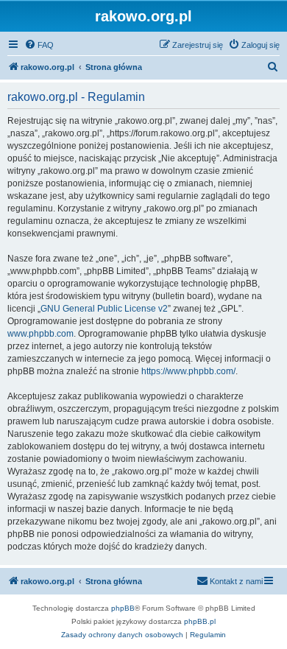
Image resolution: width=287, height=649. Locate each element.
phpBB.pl (200, 621)
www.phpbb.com (40, 334)
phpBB (123, 608)
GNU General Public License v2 (104, 309)
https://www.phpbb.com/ (188, 371)
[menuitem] (39, 45)
